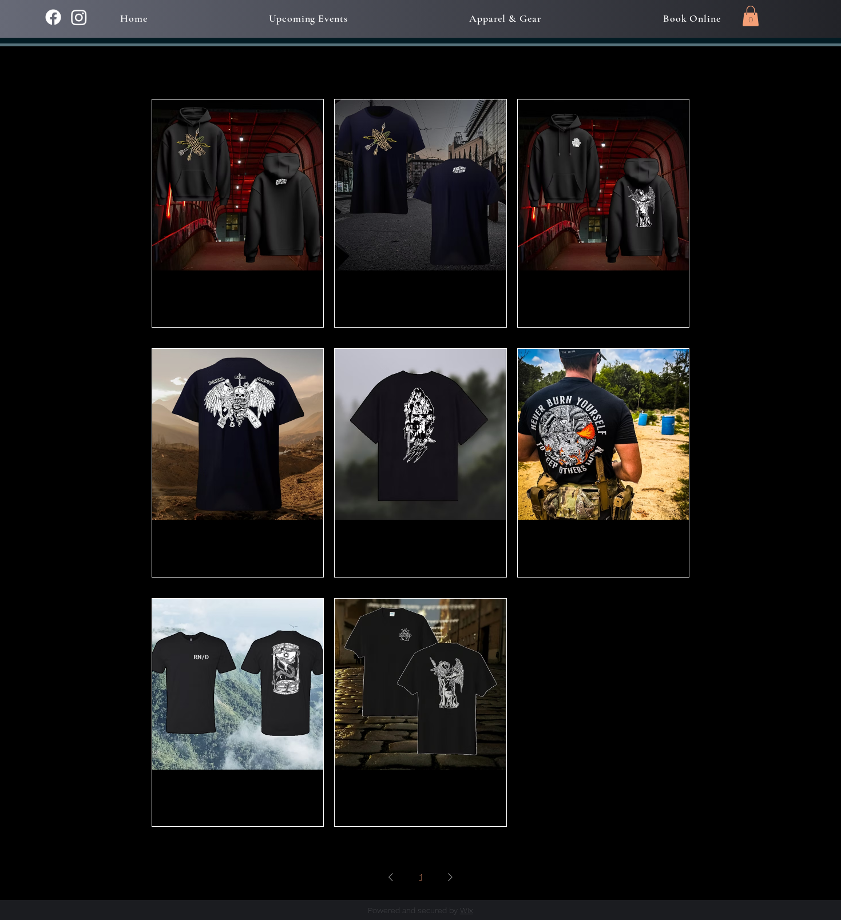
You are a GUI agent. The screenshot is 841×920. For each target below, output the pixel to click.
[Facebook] (53, 17)
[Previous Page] (391, 877)
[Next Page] (450, 877)
